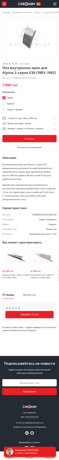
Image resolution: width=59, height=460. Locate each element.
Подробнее (54, 118)
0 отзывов (24, 63)
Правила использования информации (29, 427)
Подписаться (29, 391)
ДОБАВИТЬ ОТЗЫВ (30, 314)
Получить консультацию (29, 147)
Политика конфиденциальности (29, 423)
